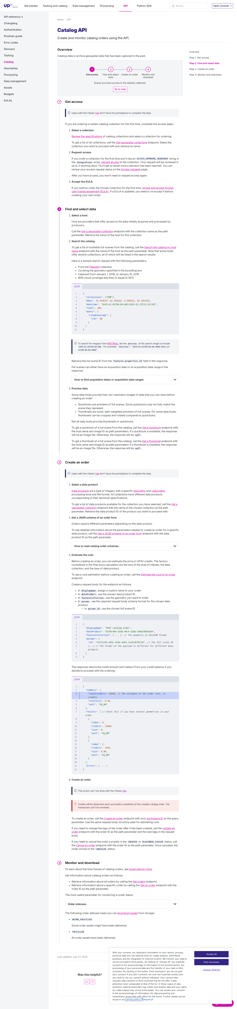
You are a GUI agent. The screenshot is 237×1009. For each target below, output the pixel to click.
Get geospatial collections (131, 142)
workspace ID (155, 818)
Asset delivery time (140, 869)
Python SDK (144, 5)
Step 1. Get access (199, 57)
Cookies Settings (211, 969)
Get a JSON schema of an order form (120, 533)
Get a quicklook (151, 427)
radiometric (158, 490)
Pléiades (94, 267)
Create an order (129, 74)
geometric (139, 490)
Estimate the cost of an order (158, 574)
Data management (84, 5)
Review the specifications (87, 136)
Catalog (9, 61)
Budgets (9, 94)
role (97, 113)
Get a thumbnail (151, 441)
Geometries (11, 68)
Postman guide (13, 36)
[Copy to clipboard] (175, 292)
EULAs (8, 100)
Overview (194, 51)
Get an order (147, 885)
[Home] (11, 6)
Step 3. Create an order (201, 69)
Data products (80, 490)
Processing (107, 5)
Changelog (10, 23)
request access (110, 162)
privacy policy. (133, 999)
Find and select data (111, 76)
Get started (31, 5)
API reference (13, 16)
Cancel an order (85, 845)
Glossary (9, 49)
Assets (8, 87)
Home (60, 19)
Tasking (9, 55)
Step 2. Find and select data (204, 63)
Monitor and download (148, 76)
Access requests (131, 169)
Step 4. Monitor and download (205, 74)
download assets (127, 913)
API (125, 5)
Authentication (13, 29)
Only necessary (211, 962)
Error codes (11, 42)
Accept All (211, 954)
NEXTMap (112, 343)
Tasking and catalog (55, 5)
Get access (92, 74)
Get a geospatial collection (97, 231)
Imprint (147, 999)
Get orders (139, 881)
